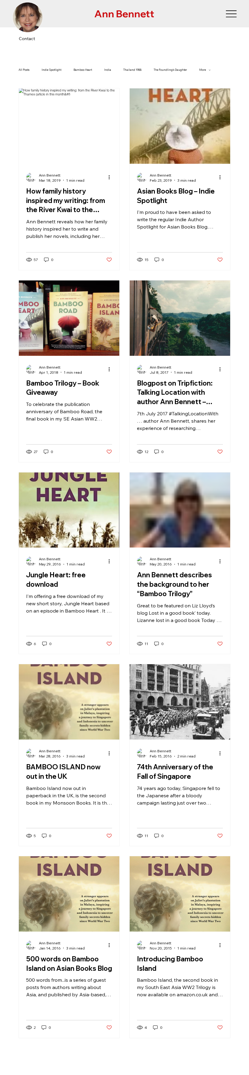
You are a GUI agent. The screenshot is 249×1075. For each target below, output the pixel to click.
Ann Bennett (124, 14)
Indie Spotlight (51, 69)
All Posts (24, 69)
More (202, 69)
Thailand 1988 (132, 69)
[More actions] (111, 177)
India (107, 69)
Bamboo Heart (82, 69)
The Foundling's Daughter (170, 69)
